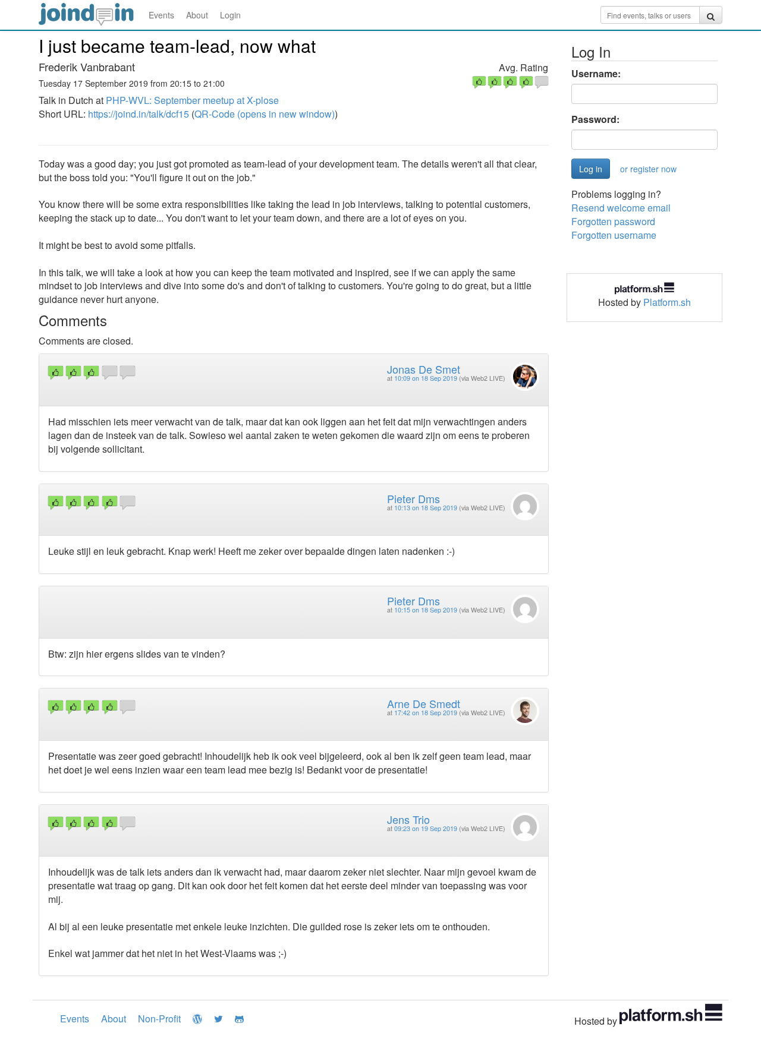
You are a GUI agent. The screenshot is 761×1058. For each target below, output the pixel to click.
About (197, 15)
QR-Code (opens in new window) (264, 114)
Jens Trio (408, 819)
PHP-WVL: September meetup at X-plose (192, 100)
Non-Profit (159, 1018)
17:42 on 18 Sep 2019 (425, 712)
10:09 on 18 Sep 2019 (425, 378)
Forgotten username (613, 235)
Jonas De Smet (423, 369)
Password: (595, 119)
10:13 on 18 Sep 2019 (425, 507)
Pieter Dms (413, 498)
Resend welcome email (621, 207)
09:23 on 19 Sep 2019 (425, 828)
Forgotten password (613, 221)
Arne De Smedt (423, 703)
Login (230, 15)
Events (161, 15)
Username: (596, 73)
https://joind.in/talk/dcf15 (138, 114)
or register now (648, 169)
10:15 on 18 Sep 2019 (425, 609)
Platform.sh (667, 302)
